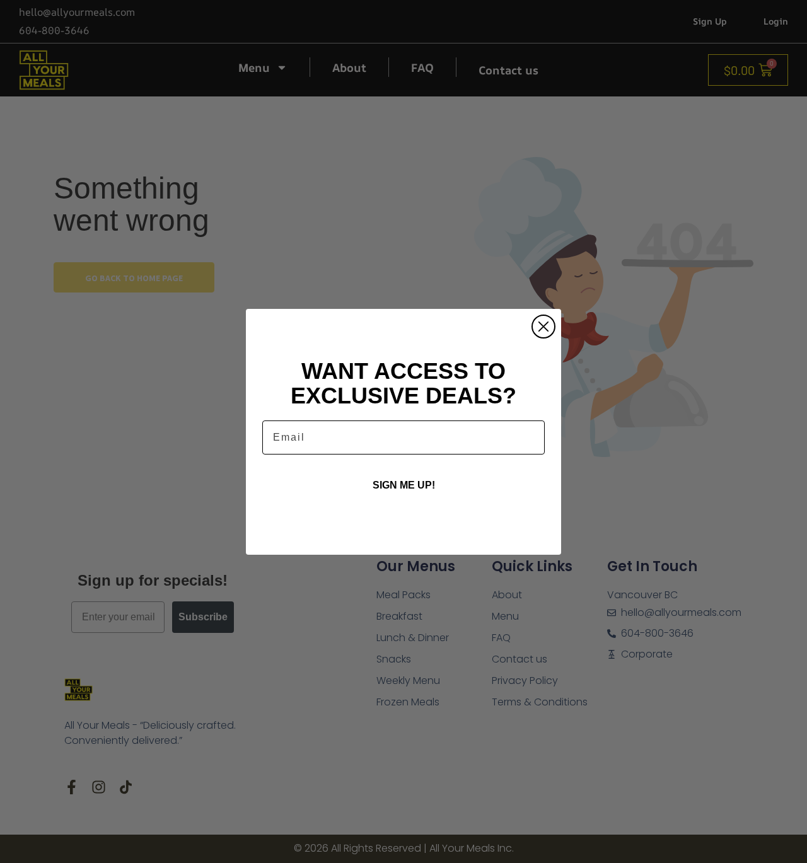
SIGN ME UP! (404, 485)
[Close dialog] (543, 326)
